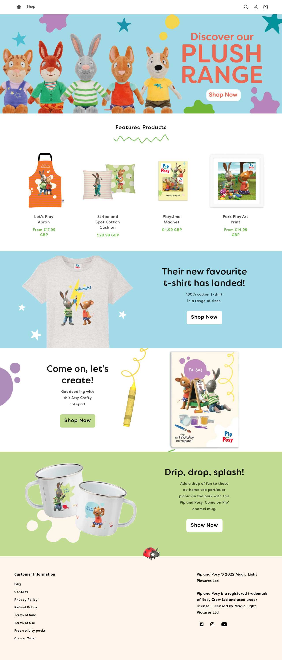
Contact (21, 592)
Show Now (204, 525)
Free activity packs (29, 630)
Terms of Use (24, 623)
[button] (246, 7)
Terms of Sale (25, 615)
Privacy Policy (25, 599)
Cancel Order (25, 638)
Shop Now (204, 317)
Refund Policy (25, 607)
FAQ (17, 584)
